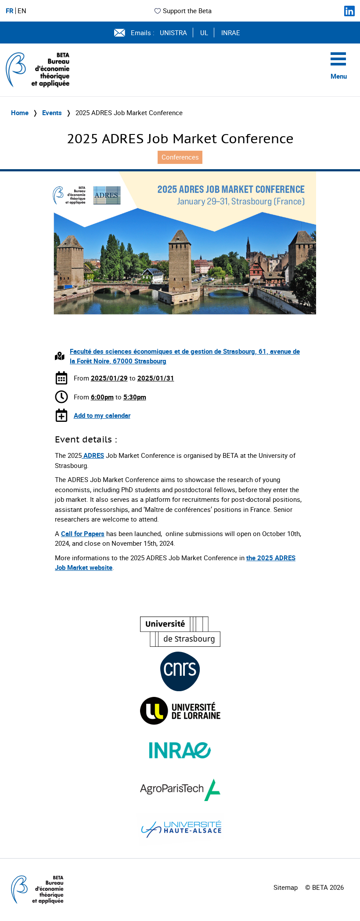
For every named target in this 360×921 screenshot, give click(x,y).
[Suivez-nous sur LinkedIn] (349, 11)
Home (20, 112)
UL (204, 32)
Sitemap (286, 887)
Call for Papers (82, 533)
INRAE (230, 32)
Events (52, 112)
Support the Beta (187, 10)
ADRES (93, 455)
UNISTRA (173, 32)
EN (22, 10)
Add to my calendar (102, 415)
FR (10, 10)
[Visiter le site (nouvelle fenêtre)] (180, 631)
